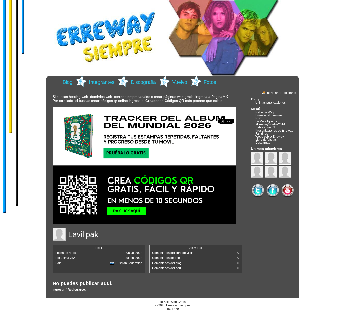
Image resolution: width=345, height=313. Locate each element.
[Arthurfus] (271, 172)
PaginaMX (219, 97)
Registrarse (76, 289)
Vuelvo (179, 82)
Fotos (210, 82)
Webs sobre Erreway (269, 136)
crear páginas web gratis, (174, 97)
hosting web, (79, 97)
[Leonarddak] (271, 158)
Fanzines (261, 133)
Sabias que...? (265, 127)
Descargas (262, 142)
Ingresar (59, 289)
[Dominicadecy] (285, 158)
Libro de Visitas (266, 139)
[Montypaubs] (257, 172)
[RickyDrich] (257, 158)
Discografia (143, 82)
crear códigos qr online (109, 101)
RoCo (259, 118)
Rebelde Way (264, 112)
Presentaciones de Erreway (274, 130)
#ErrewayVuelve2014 (270, 124)
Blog (67, 82)
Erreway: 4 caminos (268, 115)
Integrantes (101, 82)
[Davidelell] (285, 172)
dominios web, (101, 97)
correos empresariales (132, 97)
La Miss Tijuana (266, 121)
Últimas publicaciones (270, 103)
